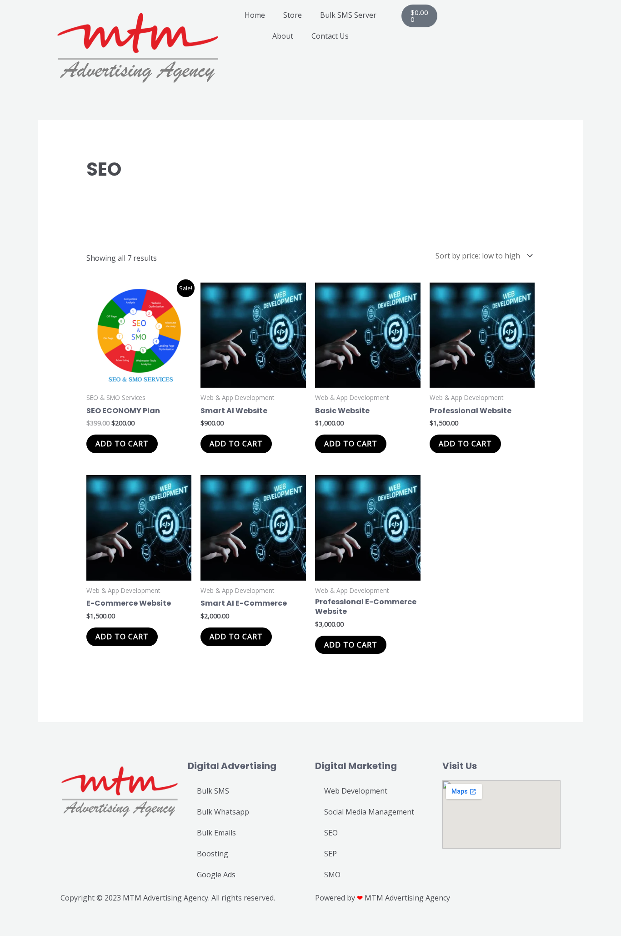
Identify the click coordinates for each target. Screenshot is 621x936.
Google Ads (216, 875)
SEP (330, 854)
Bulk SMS (213, 791)
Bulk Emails (216, 833)
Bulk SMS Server (348, 15)
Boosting (212, 854)
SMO (332, 875)
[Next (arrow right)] (29, 931)
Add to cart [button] (122, 444)
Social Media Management (369, 812)
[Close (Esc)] (69, 918)
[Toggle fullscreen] (29, 918)
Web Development (355, 791)
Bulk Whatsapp (223, 812)
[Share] (49, 918)
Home (255, 15)
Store (292, 15)
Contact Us (330, 36)
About (282, 36)
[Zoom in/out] (9, 918)
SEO (331, 833)
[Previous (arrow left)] (9, 931)
